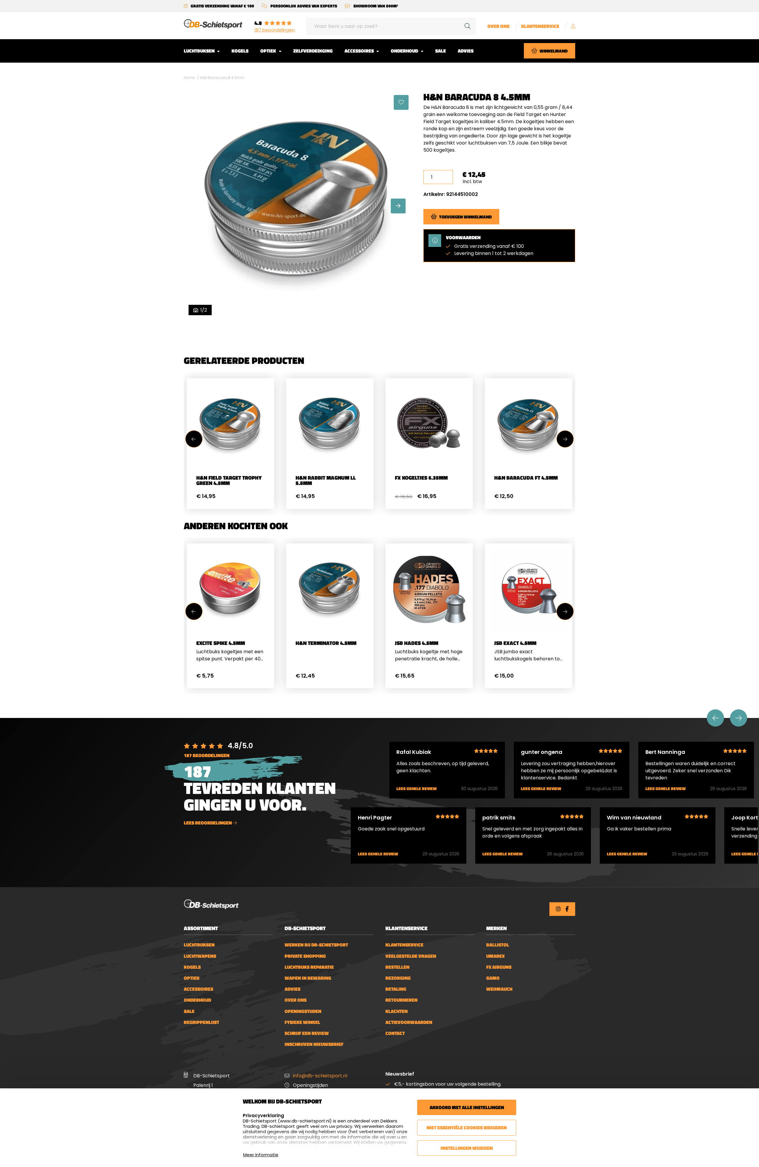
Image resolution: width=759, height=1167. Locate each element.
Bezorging (398, 978)
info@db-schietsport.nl (320, 1075)
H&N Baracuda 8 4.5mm (222, 77)
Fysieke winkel (302, 1022)
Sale (440, 50)
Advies (465, 50)
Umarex (495, 956)
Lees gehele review (416, 788)
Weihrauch (499, 989)
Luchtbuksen (200, 50)
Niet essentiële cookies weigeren (467, 1127)
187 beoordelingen (274, 30)
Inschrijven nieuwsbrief (314, 1044)
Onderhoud (405, 50)
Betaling (395, 989)
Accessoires (360, 50)
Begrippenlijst (201, 1022)
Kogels (240, 50)
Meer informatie (260, 1155)
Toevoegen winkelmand (465, 216)
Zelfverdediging (313, 50)
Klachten (396, 1011)
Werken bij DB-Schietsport (316, 945)
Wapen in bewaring (308, 978)
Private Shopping (305, 956)
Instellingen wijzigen (467, 1148)
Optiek (268, 50)
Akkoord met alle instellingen (467, 1107)
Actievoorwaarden (408, 1022)
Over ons (498, 26)
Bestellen (397, 967)
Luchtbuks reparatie (309, 967)
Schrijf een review (307, 1033)
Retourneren (401, 1000)
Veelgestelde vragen (410, 956)
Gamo (493, 978)
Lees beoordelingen (208, 822)
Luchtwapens (200, 956)
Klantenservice (540, 26)
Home (189, 77)
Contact (395, 1033)
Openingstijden (303, 1011)
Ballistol (497, 945)
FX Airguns (498, 967)
